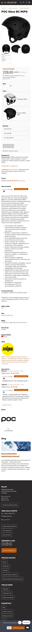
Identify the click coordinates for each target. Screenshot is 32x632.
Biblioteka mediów (7, 616)
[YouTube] (10, 544)
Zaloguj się (5, 589)
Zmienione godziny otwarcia (10, 505)
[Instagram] (6, 544)
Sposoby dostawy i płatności (10, 574)
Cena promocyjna (8, 69)
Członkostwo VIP (7, 593)
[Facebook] (2, 544)
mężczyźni (10, 315)
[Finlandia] (29, 3)
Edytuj (9, 628)
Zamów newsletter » (9, 550)
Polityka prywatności (8, 597)
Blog (4, 607)
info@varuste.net (6, 516)
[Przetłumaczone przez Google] (7, 189)
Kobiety (3, 315)
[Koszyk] (26, 3)
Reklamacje (6, 566)
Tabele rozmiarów (7, 611)
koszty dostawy (23, 72)
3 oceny (21, 181)
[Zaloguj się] (23, 3)
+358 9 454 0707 (9, 513)
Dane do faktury (7, 535)
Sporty (4, 8)
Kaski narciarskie (25, 8)
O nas (4, 620)
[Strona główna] (11, 2)
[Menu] (2, 2)
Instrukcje (5, 570)
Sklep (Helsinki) (13, 169)
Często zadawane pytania (9, 526)
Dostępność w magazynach (9, 166)
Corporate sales (7, 530)
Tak (2, 308)
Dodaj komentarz (7, 405)
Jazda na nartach (13, 8)
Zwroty (4, 562)
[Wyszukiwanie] (21, 3)
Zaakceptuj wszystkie (18, 628)
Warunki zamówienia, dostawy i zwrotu (13, 579)
